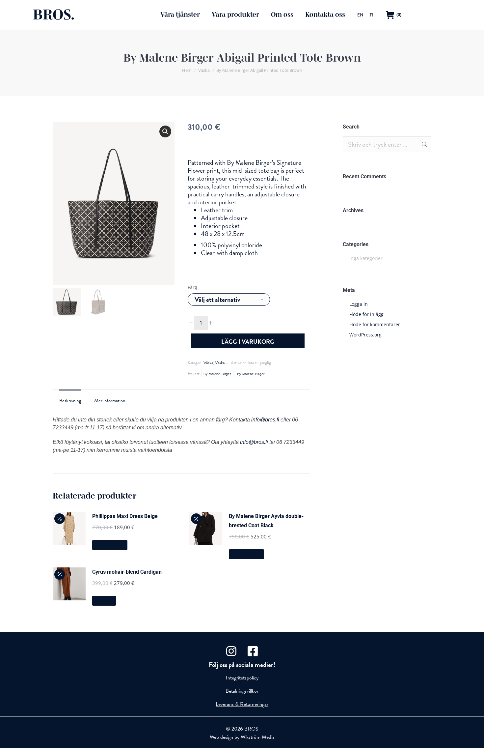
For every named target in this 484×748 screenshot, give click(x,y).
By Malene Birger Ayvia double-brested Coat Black (266, 521)
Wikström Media (258, 737)
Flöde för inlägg (366, 314)
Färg (192, 287)
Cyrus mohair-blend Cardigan (127, 572)
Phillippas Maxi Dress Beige (125, 516)
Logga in (358, 304)
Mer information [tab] (109, 400)
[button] (165, 131)
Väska (208, 363)
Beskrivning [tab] (70, 400)
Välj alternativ (110, 545)
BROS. (54, 14)
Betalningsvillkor (242, 691)
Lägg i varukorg (247, 341)
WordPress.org (365, 334)
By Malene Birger (217, 374)
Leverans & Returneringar (242, 704)
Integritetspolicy (242, 678)
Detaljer (104, 600)
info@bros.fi (265, 419)
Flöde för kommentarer (374, 324)
